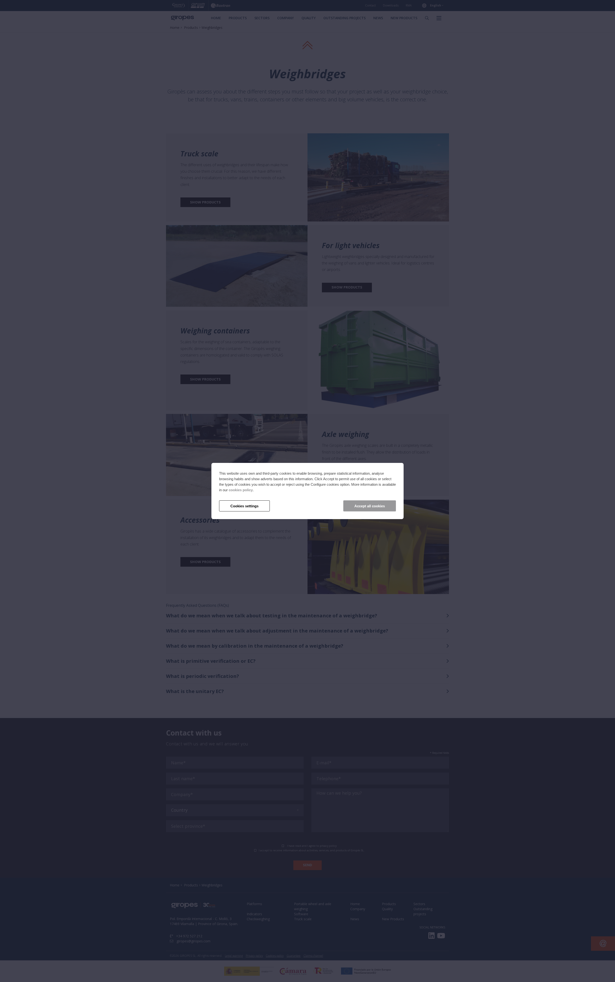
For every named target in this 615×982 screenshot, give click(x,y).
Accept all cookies (369, 506)
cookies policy (241, 490)
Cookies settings (244, 506)
